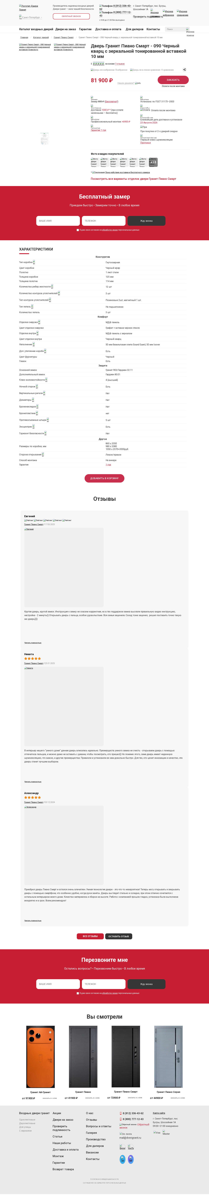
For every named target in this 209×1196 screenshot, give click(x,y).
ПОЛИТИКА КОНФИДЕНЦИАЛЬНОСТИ (104, 1179)
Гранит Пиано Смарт (33, 524)
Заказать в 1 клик (50, 1098)
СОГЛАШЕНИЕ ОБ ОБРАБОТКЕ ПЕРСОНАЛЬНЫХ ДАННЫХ (104, 1183)
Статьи (57, 1136)
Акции (57, 1113)
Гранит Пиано (83, 1092)
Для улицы (25, 1127)
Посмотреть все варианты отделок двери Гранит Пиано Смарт (133, 178)
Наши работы (62, 1143)
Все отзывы (90, 936)
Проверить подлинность (148, 16)
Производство (96, 1139)
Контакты (153, 29)
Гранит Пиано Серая (168, 1092)
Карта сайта (159, 1113)
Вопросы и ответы (98, 1126)
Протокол (145, 142)
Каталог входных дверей (36, 29)
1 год (108, 464)
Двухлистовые (27, 1123)
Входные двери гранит (34, 1113)
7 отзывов (120, 64)
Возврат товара (63, 1169)
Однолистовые (27, 1119)
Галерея (91, 1133)
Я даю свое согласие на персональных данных (109, 230)
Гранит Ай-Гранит (40, 1092)
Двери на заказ (65, 29)
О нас (89, 1113)
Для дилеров (134, 29)
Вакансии (92, 1152)
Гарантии (85, 29)
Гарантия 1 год (98, 130)
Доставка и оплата (108, 29)
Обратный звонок (71, 16)
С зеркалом (25, 1130)
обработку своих (110, 230)
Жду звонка (146, 221)
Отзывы (91, 1119)
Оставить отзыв (118, 936)
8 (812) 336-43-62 (133, 1113)
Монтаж (58, 1156)
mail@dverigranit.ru (130, 1137)
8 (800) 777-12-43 (133, 1119)
